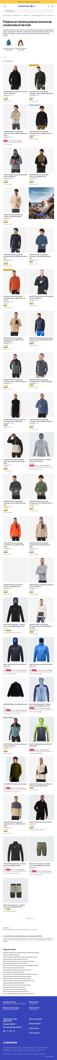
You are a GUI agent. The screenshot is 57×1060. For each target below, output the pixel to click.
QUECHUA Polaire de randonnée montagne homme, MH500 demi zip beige (14, 823)
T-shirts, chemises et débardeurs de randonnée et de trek (18, 993)
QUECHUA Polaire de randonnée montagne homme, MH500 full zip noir (15, 380)
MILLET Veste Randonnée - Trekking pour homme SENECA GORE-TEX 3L (14, 625)
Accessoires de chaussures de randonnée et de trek (17, 970)
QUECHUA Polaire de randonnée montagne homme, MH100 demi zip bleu (40, 256)
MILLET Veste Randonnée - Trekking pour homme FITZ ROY (40, 460)
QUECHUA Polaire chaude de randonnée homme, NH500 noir (15, 92)
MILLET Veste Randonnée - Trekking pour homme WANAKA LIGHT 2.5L (40, 705)
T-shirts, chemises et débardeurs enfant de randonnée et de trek (20, 957)
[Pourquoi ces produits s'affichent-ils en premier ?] (3, 61)
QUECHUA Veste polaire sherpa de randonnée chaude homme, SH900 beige (14, 461)
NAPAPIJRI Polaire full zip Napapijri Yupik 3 (15, 705)
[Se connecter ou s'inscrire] (48, 6)
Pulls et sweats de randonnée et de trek (13, 972)
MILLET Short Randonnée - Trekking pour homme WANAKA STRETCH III (40, 864)
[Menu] (5, 6)
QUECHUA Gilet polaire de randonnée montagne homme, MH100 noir (15, 420)
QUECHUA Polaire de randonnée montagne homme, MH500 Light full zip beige (15, 133)
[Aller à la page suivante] (34, 918)
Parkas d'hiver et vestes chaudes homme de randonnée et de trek (20, 965)
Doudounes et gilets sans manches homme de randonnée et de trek (21, 952)
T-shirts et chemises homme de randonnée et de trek (17, 976)
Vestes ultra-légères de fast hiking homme (14, 989)
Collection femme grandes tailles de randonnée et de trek (18, 980)
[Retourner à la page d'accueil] (26, 6)
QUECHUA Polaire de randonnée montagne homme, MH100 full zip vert (40, 502)
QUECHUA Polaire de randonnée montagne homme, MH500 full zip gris (40, 380)
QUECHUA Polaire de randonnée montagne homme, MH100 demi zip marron (14, 298)
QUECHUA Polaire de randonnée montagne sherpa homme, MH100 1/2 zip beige (40, 626)
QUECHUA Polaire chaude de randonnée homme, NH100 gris (41, 585)
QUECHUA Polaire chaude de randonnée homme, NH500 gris (15, 175)
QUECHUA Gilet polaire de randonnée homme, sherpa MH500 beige (40, 785)
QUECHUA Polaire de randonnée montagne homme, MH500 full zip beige (39, 544)
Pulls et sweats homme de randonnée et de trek (15, 991)
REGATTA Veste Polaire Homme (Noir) (40, 822)
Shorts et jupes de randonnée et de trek (13, 967)
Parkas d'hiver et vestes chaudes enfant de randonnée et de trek (20, 974)
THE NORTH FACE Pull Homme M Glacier (15, 784)
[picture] (15, 77)
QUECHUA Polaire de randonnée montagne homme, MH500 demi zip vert (14, 503)
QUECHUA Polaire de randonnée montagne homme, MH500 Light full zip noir (15, 256)
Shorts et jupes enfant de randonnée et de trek (15, 963)
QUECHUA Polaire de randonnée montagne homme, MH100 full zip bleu (41, 420)
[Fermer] (53, 2)
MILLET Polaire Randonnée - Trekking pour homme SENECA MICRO (14, 864)
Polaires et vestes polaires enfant (20, 49)
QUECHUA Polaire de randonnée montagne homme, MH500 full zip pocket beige (14, 339)
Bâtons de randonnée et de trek (11, 954)
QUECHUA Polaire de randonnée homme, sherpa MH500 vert (13, 585)
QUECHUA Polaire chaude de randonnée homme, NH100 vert (15, 745)
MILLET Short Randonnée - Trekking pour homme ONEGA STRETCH (14, 906)
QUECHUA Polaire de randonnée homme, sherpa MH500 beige (13, 215)
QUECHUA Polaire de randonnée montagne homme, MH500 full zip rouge (14, 544)
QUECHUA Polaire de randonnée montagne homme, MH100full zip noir (40, 132)
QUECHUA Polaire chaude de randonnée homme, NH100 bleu (41, 297)
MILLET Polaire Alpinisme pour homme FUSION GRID (40, 745)
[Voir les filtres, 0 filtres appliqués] (5, 57)
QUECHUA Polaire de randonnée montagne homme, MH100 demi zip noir (41, 92)
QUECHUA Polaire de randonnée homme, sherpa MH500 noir (38, 175)
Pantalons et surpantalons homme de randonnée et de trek (18, 961)
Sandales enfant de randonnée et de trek (14, 987)
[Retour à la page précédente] (22, 918)
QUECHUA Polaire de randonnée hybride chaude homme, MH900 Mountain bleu (41, 339)
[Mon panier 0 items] (52, 6)
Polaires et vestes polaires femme (9, 49)
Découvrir (41, 214)
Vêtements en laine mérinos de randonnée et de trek (17, 978)
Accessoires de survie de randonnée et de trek (15, 959)
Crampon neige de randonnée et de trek (13, 983)
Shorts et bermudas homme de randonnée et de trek (17, 985)
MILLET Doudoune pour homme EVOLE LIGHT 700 (15, 665)
